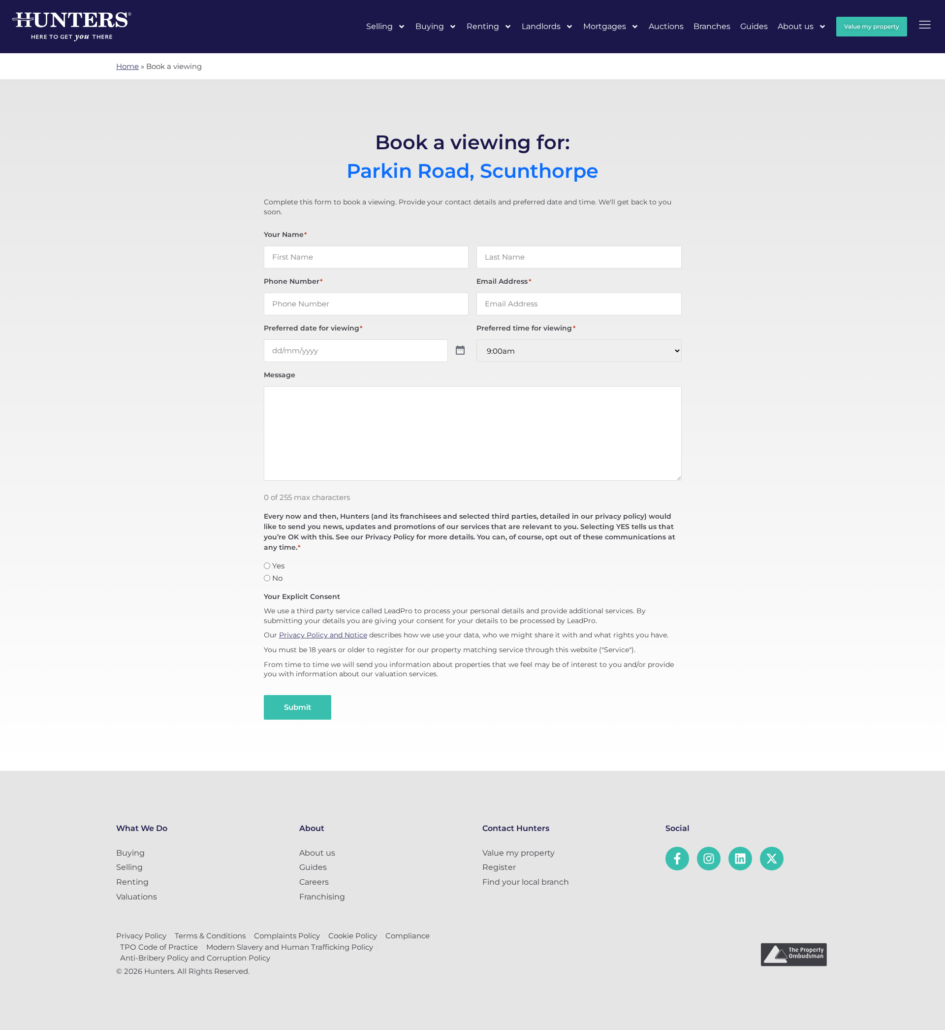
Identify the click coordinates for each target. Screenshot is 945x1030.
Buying (429, 26)
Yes (278, 565)
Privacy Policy (141, 935)
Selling (379, 26)
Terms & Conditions (210, 935)
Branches (711, 26)
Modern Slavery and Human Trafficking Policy (289, 947)
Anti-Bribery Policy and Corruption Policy (195, 958)
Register (499, 867)
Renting (483, 26)
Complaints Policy (287, 935)
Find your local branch (525, 882)
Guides (754, 26)
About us (796, 26)
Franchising (322, 896)
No (277, 578)
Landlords (541, 26)
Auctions (666, 26)
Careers (314, 882)
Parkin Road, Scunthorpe (472, 171)
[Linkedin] (740, 858)
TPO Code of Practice (159, 947)
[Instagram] (709, 858)
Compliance (407, 935)
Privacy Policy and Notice (323, 635)
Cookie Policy (352, 935)
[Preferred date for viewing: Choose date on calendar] (460, 350)
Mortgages (604, 26)
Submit (297, 707)
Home (127, 66)
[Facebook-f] (677, 858)
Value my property (518, 853)
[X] (772, 858)
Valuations (136, 896)
